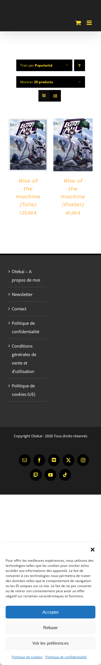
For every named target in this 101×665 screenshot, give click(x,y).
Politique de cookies (27, 657)
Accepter (50, 612)
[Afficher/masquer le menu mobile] (90, 23)
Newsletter (22, 294)
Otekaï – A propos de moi (26, 276)
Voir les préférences (50, 643)
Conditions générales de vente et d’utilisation (24, 358)
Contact (19, 308)
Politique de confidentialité (66, 657)
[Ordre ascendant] (79, 65)
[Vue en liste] (55, 95)
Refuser (50, 627)
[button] (92, 549)
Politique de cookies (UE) (23, 390)
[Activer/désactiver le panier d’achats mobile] (78, 23)
